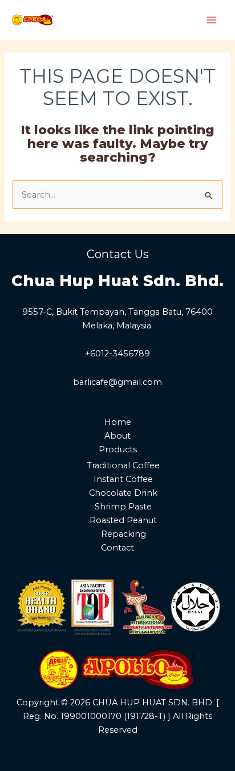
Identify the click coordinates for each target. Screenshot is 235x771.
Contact (117, 548)
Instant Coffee (123, 479)
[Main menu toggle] (212, 20)
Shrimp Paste (123, 506)
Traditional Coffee (123, 465)
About (117, 436)
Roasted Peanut (123, 520)
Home (117, 422)
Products (118, 449)
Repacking (123, 534)
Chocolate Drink (123, 493)
